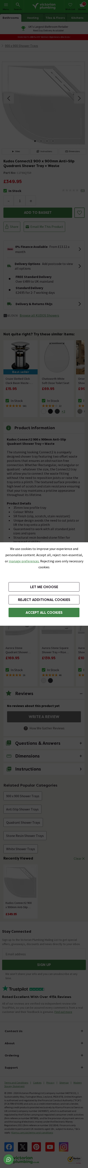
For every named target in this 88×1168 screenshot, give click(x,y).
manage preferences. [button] (24, 561)
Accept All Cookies (44, 612)
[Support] (8, 1159)
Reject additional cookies (44, 600)
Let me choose (44, 587)
